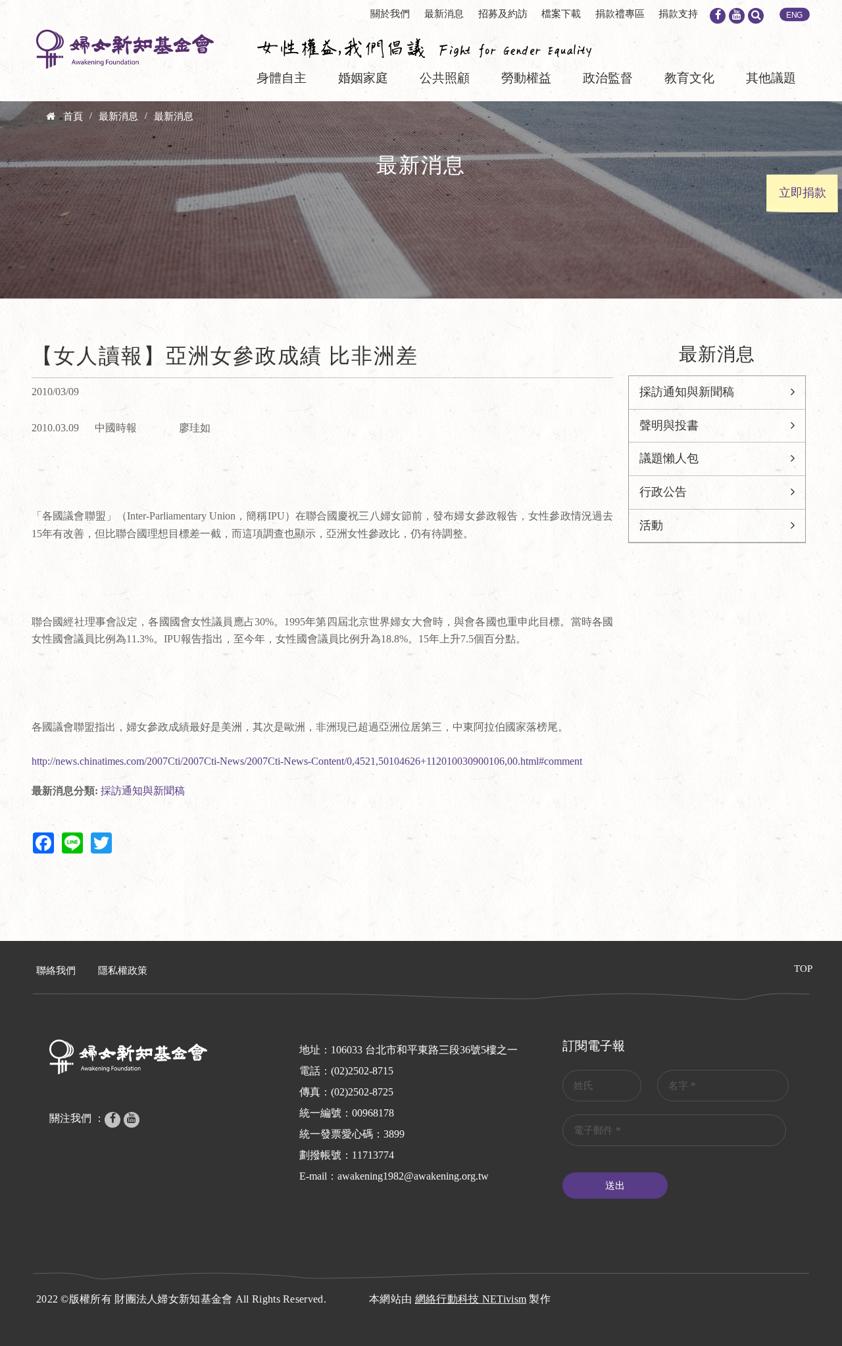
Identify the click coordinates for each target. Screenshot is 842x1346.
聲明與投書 (669, 425)
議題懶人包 (669, 458)
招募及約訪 (503, 14)
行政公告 (663, 491)
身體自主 (282, 78)
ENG (794, 15)
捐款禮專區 (620, 14)
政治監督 (608, 78)
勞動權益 (526, 78)
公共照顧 (445, 78)
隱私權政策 (122, 970)
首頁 (73, 116)
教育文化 (689, 78)
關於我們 (390, 14)
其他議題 (771, 78)
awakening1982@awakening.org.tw (413, 1176)
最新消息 (444, 14)
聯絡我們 (56, 970)
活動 (651, 525)
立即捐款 (802, 192)
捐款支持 (678, 14)
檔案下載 (561, 14)
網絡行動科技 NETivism (471, 1299)
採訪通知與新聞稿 (143, 790)
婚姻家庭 (363, 78)
